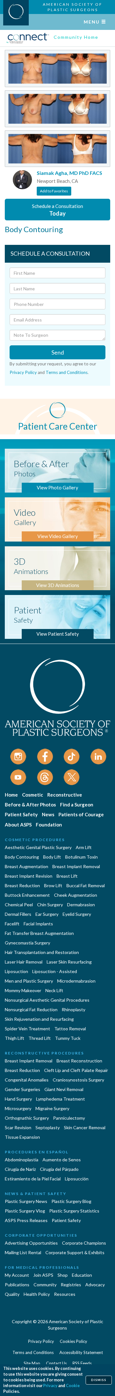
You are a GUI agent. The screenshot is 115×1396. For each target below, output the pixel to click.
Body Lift (52, 857)
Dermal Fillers (18, 914)
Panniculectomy (69, 1118)
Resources (64, 1294)
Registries (71, 1284)
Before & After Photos (30, 804)
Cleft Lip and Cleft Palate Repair (76, 1070)
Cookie (73, 1385)
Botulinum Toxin (81, 857)
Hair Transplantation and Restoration (42, 952)
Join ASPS (43, 1275)
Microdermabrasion (76, 981)
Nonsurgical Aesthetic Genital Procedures (47, 1000)
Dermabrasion (81, 904)
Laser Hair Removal (23, 961)
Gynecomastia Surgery (27, 942)
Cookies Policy (73, 1341)
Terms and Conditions (67, 372)
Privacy (50, 1385)
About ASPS (18, 824)
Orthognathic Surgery (27, 1118)
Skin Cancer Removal (84, 1127)
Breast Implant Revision (28, 876)
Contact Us (56, 1363)
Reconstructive (64, 795)
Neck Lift (54, 990)
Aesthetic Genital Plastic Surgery (38, 847)
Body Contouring (22, 857)
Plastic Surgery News (26, 1201)
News (48, 814)
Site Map (32, 1363)
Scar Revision (18, 1127)
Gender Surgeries (22, 1089)
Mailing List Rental (23, 1252)
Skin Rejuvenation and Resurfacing (39, 1019)
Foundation (49, 824)
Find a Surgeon (76, 804)
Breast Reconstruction (79, 1060)
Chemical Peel (19, 904)
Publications (17, 1284)
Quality (12, 1294)
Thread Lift (39, 1038)
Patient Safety (21, 814)
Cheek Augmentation (75, 895)
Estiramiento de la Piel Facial (33, 1178)
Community (45, 1284)
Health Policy (37, 1294)
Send (57, 352)
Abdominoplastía (21, 1159)
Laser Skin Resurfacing (69, 961)
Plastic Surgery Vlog (25, 1210)
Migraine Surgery (52, 1108)
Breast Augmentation (26, 866)
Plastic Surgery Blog (71, 1201)
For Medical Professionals (42, 1267)
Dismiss (98, 1380)
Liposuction (16, 971)
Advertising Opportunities (31, 1243)
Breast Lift (67, 876)
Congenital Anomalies (27, 1079)
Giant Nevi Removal (63, 1089)
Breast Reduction (22, 885)
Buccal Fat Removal (85, 885)
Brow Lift (53, 885)
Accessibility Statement (81, 1352)
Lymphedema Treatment (60, 1099)
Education (82, 1275)
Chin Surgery (50, 904)
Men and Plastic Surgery (29, 981)
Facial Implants (38, 923)
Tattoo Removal (70, 1028)
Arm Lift (84, 847)
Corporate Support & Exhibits (74, 1252)
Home (11, 795)
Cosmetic (32, 795)
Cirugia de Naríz (20, 1169)
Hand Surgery (18, 1099)
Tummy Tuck (67, 1038)
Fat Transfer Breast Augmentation (39, 933)
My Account (17, 1275)
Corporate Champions (84, 1243)
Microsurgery (18, 1108)
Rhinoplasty (73, 1009)
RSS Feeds (82, 1363)
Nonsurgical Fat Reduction (31, 1009)
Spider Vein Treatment (27, 1028)
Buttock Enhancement (27, 895)
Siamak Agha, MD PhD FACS (69, 173)
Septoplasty (47, 1127)
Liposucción (76, 1178)
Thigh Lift (14, 1038)
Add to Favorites (54, 191)
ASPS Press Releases (26, 1220)
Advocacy (95, 1284)
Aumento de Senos (61, 1159)
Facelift (12, 923)
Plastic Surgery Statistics (74, 1210)
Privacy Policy (23, 372)
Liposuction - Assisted (54, 971)
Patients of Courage (81, 814)
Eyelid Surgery (77, 914)
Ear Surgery (46, 914)
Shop (62, 1275)
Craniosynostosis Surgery (78, 1079)
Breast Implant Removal (76, 866)
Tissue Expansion (22, 1137)
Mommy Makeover (23, 990)
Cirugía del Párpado (59, 1169)
